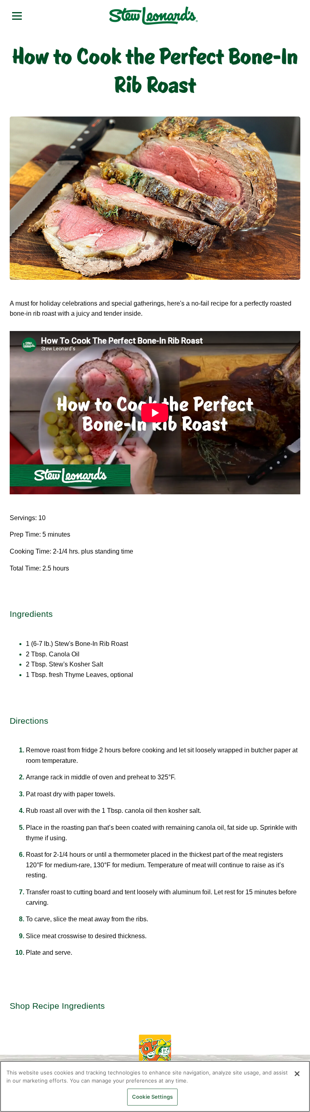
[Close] (297, 1074)
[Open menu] (17, 16)
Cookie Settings (152, 1096)
